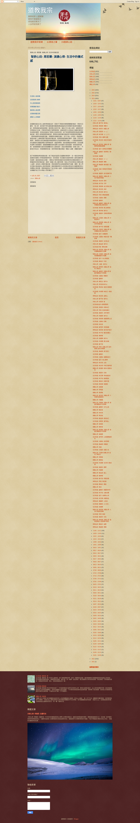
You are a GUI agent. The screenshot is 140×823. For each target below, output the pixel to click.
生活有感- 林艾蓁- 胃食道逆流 (101, 375)
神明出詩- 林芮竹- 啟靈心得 (101, 128)
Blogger (76, 819)
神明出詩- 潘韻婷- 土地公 (100, 501)
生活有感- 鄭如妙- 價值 (99, 484)
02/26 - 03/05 (97, 632)
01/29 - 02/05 (97, 644)
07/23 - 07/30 (97, 573)
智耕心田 (37, 178)
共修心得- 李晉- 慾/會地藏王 (101, 310)
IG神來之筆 (52, 42)
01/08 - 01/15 (97, 652)
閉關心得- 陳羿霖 (98, 475)
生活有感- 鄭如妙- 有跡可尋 (101, 381)
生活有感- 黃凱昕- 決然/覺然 (101, 313)
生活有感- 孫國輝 (98, 156)
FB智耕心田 (66, 42)
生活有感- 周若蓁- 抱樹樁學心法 (102, 318)
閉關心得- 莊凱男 (41, 696)
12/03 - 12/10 (97, 112)
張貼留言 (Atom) (37, 241)
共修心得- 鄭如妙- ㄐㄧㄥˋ (100, 159)
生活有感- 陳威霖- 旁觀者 (100, 444)
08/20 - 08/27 (97, 561)
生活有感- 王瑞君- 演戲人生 (101, 450)
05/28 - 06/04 (97, 595)
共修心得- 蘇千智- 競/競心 (100, 123)
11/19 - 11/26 (97, 118)
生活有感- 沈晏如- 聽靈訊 (100, 276)
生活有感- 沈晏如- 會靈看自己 (101, 357)
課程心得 (92, 84)
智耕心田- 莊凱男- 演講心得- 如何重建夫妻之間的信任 (102, 230)
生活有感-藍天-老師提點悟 (100, 304)
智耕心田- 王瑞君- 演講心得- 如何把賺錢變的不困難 (102, 254)
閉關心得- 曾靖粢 (98, 424)
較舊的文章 (80, 238)
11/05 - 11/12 (97, 530)
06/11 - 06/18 (97, 590)
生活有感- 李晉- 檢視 (99, 514)
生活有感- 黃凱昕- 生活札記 (101, 241)
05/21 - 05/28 (97, 598)
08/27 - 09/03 (97, 559)
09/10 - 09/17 (97, 553)
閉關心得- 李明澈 (98, 389)
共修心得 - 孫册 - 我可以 (100, 264)
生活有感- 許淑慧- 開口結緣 (101, 341)
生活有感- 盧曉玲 (98, 200)
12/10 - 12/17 (97, 109)
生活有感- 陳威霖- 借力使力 (101, 351)
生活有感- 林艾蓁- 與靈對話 (101, 498)
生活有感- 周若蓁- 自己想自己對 (102, 186)
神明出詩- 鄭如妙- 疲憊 (99, 524)
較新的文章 (32, 238)
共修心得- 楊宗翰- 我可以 (100, 210)
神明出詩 (92, 79)
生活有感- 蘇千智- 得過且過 (101, 478)
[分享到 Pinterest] (53, 176)
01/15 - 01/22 (97, 649)
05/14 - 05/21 (97, 601)
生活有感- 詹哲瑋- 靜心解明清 (101, 207)
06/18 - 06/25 (97, 587)
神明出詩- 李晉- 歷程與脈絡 (101, 195)
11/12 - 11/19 (97, 120)
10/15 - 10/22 (97, 539)
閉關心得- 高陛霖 (98, 387)
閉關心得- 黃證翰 (98, 392)
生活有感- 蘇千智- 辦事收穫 (101, 226)
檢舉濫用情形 (94, 667)
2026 (93, 90)
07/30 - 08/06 (97, 570)
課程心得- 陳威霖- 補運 (99, 162)
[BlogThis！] (47, 176)
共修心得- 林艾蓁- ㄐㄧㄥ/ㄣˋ (101, 134)
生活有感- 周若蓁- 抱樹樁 (100, 384)
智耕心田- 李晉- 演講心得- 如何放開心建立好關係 (102, 347)
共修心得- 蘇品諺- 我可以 (100, 244)
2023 (93, 98)
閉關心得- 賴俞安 (98, 410)
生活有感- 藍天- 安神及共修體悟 (102, 149)
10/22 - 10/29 (97, 536)
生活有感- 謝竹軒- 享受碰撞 (101, 327)
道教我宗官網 (36, 42)
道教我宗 (40, 10)
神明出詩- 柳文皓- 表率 (99, 180)
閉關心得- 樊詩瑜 (98, 415)
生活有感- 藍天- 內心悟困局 (101, 258)
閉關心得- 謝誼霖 (98, 434)
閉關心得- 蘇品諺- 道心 (99, 473)
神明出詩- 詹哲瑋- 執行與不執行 (102, 330)
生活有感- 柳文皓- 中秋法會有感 (102, 365)
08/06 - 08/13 (97, 567)
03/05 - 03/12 (97, 629)
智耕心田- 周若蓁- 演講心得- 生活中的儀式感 (102, 223)
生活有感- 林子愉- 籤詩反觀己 (101, 333)
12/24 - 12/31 (97, 103)
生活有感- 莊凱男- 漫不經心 (101, 421)
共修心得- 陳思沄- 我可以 (100, 281)
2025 (93, 93)
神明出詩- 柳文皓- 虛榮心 (100, 296)
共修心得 (92, 74)
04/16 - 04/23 (97, 612)
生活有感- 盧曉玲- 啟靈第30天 (101, 490)
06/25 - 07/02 (97, 584)
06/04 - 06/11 (97, 593)
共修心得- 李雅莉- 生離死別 (36, 714)
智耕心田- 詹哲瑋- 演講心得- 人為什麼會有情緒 (102, 510)
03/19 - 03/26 (97, 624)
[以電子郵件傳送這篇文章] (45, 176)
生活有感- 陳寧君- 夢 (42, 676)
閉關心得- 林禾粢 (98, 412)
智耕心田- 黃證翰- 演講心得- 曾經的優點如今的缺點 (102, 430)
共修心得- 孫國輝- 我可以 (100, 338)
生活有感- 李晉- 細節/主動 (100, 137)
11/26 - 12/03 (97, 115)
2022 (93, 659)
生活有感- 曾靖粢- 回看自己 (101, 307)
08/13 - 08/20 (97, 564)
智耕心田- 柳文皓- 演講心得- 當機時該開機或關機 (102, 145)
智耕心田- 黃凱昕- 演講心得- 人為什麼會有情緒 (102, 177)
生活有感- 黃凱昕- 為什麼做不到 (102, 173)
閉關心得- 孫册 (97, 447)
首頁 (57, 238)
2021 (93, 661)
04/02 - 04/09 (97, 618)
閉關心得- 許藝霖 (98, 470)
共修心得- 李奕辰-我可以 (100, 284)
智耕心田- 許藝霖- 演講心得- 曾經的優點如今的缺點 (102, 403)
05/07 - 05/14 (97, 604)
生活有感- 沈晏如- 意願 (99, 197)
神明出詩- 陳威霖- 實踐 (99, 527)
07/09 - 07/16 (97, 578)
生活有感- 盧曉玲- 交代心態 (101, 407)
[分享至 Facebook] (51, 176)
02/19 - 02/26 (97, 635)
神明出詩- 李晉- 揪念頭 (99, 481)
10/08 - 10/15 (97, 542)
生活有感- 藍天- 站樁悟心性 (101, 495)
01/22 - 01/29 (97, 646)
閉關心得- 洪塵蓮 (98, 400)
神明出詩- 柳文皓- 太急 (99, 362)
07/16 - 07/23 (97, 576)
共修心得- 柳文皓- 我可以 (100, 192)
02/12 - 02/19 (97, 638)
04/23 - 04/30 (97, 610)
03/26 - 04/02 (97, 621)
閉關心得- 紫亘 (97, 487)
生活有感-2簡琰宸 (41, 686)
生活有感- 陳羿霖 (98, 335)
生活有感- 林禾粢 (98, 324)
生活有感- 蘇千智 (98, 344)
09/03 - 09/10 (97, 556)
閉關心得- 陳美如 (98, 460)
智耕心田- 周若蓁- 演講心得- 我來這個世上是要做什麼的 (102, 520)
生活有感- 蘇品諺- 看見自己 (101, 418)
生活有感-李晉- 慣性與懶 (100, 247)
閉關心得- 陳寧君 (98, 427)
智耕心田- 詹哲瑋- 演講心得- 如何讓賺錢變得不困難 (102, 250)
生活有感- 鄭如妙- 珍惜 (99, 261)
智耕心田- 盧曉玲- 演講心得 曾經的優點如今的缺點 (102, 272)
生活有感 (92, 71)
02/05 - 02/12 (97, 641)
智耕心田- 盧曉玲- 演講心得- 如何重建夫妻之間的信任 (102, 204)
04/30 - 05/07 (97, 607)
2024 (93, 95)
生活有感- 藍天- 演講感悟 (100, 234)
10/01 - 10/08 (97, 544)
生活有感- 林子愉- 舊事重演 (101, 378)
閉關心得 (92, 82)
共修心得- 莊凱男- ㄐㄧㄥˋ (100, 131)
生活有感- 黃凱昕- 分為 (99, 517)
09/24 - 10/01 (97, 547)
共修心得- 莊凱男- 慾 (99, 301)
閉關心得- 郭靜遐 (98, 457)
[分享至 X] (49, 176)
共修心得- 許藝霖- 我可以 (100, 316)
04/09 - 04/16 (97, 615)
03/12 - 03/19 (97, 627)
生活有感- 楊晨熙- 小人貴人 (101, 504)
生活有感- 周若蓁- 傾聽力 (100, 126)
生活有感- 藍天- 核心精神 (100, 360)
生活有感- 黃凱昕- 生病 (99, 372)
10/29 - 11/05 (97, 533)
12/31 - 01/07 (97, 101)
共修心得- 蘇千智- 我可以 (100, 299)
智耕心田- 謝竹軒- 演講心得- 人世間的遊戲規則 (102, 396)
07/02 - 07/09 (97, 581)
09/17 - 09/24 (97, 550)
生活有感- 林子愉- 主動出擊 (101, 492)
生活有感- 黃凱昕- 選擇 (99, 467)
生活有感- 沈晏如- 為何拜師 (101, 441)
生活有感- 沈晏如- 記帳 (99, 321)
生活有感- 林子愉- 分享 (99, 183)
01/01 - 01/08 (97, 655)
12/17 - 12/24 (97, 106)
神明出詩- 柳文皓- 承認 (99, 189)
